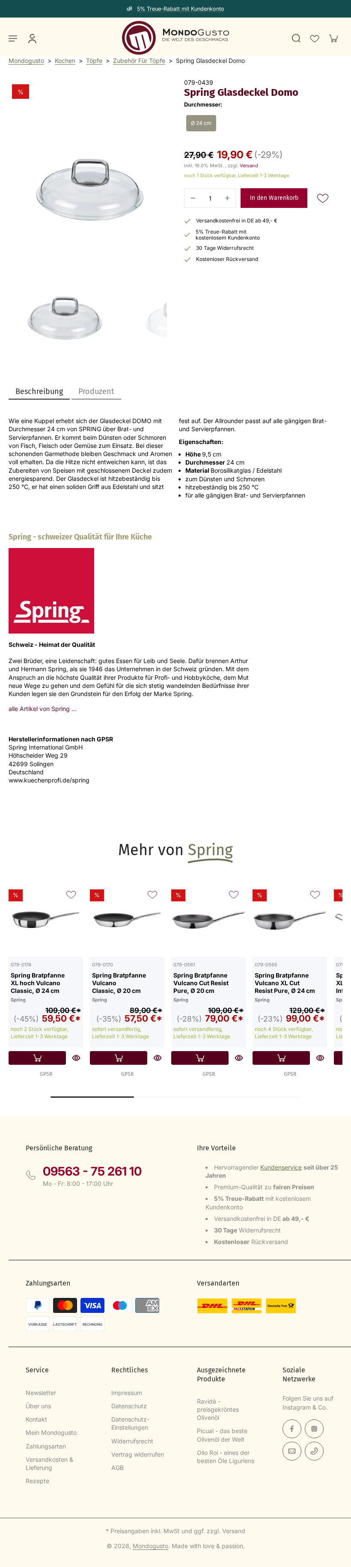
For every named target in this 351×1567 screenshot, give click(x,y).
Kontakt (36, 1419)
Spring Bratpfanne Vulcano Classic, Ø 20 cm (119, 983)
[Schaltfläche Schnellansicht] (76, 1058)
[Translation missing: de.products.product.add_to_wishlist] (314, 38)
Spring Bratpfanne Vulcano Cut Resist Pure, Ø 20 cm (201, 983)
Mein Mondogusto (51, 1432)
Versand (249, 166)
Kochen (65, 60)
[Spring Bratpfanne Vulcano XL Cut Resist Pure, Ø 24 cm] (290, 920)
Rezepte (37, 1480)
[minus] (193, 198)
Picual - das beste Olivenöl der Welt (222, 1435)
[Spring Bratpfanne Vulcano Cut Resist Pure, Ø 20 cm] (208, 920)
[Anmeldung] (31, 38)
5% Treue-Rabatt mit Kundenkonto (180, 9)
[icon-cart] (333, 38)
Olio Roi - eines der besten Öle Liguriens (225, 1456)
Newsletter (41, 1392)
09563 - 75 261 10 (92, 1171)
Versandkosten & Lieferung (49, 1463)
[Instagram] (314, 1428)
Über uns (38, 1406)
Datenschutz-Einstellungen (130, 1423)
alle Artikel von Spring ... (43, 708)
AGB (117, 1467)
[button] (274, 198)
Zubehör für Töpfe (139, 60)
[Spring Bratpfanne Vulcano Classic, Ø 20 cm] (127, 920)
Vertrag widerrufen (137, 1454)
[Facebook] (292, 1428)
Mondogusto (26, 60)
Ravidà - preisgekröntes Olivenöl (218, 1410)
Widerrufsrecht (132, 1441)
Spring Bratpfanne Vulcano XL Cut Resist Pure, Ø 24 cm (285, 983)
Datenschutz (129, 1406)
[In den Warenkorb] (37, 1058)
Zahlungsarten (46, 1446)
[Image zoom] (88, 158)
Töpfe (94, 60)
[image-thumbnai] (63, 296)
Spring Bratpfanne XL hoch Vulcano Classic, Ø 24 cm (38, 983)
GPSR (46, 1074)
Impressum (126, 1392)
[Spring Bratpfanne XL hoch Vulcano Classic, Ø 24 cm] (46, 920)
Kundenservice (281, 1167)
